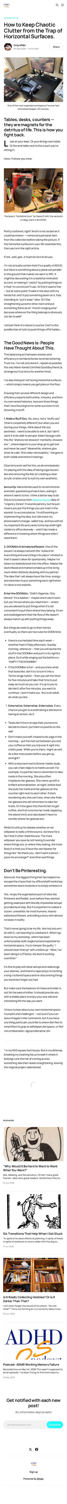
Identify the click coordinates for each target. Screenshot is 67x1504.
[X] (30, 1449)
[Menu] (62, 5)
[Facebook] (36, 1449)
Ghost (40, 1478)
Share (56, 46)
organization (11, 18)
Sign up (33, 1472)
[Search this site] (57, 5)
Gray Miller (20, 45)
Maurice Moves (41, 499)
